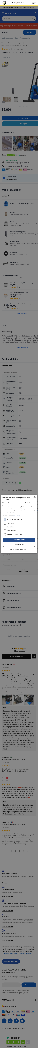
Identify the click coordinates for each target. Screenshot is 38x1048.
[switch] (33, 3)
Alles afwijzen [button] (19, 545)
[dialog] (19, 524)
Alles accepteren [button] (18, 540)
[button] (19, 549)
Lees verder (16, 515)
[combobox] (35, 497)
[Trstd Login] (35, 2)
